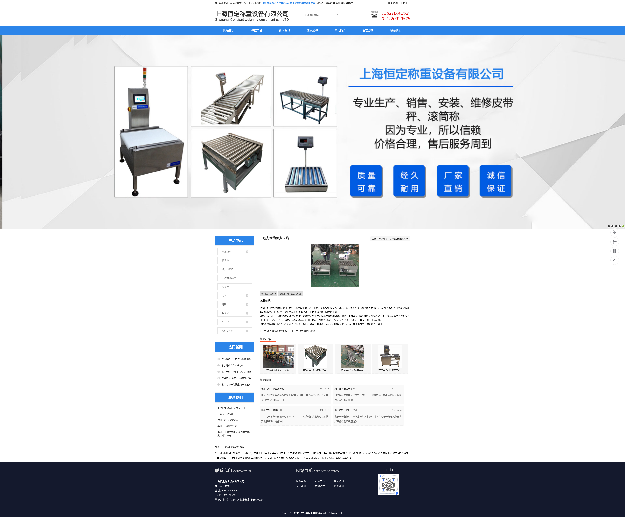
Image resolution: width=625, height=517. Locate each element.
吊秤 (224, 295)
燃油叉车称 (227, 331)
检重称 (225, 260)
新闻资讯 (284, 30)
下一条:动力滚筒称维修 (303, 331)
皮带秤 (225, 287)
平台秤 (225, 322)
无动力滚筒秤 (229, 278)
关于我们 (301, 486)
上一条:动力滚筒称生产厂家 (274, 331)
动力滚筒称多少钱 (399, 239)
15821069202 (615, 232)
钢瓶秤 (225, 313)
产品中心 (320, 481)
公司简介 (340, 30)
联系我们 (395, 30)
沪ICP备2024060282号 (235, 447)
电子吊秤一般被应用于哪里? (235, 384)
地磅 (224, 304)
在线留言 (320, 486)
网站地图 (393, 3)
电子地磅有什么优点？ (232, 365)
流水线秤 (226, 252)
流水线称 (312, 30)
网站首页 (228, 30)
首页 (374, 239)
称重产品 (256, 30)
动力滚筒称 (227, 269)
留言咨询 (368, 30)
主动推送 (405, 3)
